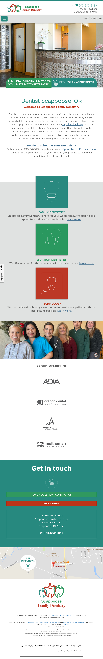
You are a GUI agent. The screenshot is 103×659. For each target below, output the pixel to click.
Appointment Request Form (79, 149)
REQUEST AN (76, 82)
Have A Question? (52, 494)
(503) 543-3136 (93, 18)
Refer (51, 503)
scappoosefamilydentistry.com (63, 615)
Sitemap (66, 624)
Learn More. (64, 310)
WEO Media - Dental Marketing (74, 622)
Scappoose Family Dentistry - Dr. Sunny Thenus (43, 622)
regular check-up (72, 124)
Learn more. (74, 219)
